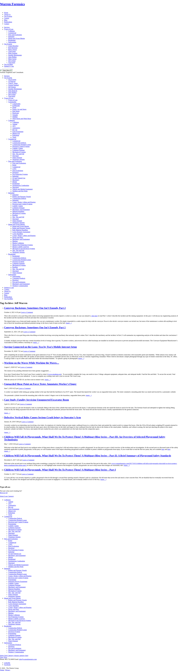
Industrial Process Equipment (17, 581)
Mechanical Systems (19, 152)
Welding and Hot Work (20, 191)
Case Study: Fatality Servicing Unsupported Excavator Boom (36, 399)
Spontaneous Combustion (20, 185)
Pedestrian (15, 135)
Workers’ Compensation (16, 652)
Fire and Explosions (18, 282)
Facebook (7, 665)
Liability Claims (17, 148)
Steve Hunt (12, 61)
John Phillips (12, 57)
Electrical (15, 172)
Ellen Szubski (12, 53)
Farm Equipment (17, 131)
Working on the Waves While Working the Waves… (31, 362)
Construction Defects (19, 143)
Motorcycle (16, 133)
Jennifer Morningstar (15, 55)
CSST (14, 169)
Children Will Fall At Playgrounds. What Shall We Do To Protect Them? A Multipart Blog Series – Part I (60, 469)
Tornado (15, 115)
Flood (14, 107)
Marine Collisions (18, 243)
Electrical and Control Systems (22, 204)
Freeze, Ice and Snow (19, 109)
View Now (3, 657)
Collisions (11, 31)
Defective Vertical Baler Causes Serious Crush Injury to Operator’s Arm (42, 417)
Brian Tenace (12, 49)
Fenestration (12, 524)
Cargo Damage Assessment (21, 232)
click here (94, 316)
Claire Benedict (13, 46)
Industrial (11, 36)
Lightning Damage (18, 150)
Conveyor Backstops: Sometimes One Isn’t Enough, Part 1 (35, 327)
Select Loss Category (7, 496)
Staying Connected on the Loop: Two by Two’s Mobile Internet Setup (40, 347)
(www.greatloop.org (54, 374)
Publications (8, 22)
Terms (2, 670)
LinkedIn (7, 663)
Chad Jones (12, 51)
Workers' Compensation (20, 286)
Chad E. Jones (13, 83)
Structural (15, 156)
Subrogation (12, 42)
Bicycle (14, 130)
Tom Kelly (11, 62)
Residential (11, 40)
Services (7, 27)
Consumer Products (18, 278)
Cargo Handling (17, 234)
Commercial (12, 33)
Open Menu (6, 70)
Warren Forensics (12, 4)
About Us (7, 14)
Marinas (15, 241)
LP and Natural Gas (18, 178)
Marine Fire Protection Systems (22, 245)
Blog (5, 20)
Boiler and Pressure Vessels (21, 228)
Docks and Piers (17, 237)
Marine (14, 182)
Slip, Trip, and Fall (14, 531)
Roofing (15, 215)
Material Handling (18, 211)
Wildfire (15, 117)
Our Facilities (8, 64)
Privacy (7, 670)
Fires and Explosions (15, 35)
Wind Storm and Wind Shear (21, 118)
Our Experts (8, 16)
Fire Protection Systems (20, 174)
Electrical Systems (18, 261)
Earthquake (16, 105)
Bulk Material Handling (20, 230)
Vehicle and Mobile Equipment (22, 189)
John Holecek (12, 91)
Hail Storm (15, 111)
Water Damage (17, 157)
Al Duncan (11, 81)
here (163, 449)
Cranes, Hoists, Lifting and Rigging (24, 202)
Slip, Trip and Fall (18, 154)
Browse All (3, 493)
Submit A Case (9, 66)
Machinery (15, 180)
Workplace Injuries (18, 159)
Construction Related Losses (21, 144)
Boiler (14, 165)
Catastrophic (12, 102)
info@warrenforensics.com (28, 659)
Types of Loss (8, 29)
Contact (6, 24)
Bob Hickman (12, 48)
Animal (14, 124)
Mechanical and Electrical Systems (23, 248)
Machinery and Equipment (21, 209)
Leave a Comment (27, 312)
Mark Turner (12, 59)
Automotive (16, 128)
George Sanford (13, 85)
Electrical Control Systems (21, 146)
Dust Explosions (17, 170)
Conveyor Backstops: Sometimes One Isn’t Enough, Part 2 (35, 308)
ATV (14, 126)
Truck (14, 137)
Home (6, 13)
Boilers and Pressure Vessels (21, 196)
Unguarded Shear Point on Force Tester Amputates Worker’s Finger (40, 384)
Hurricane (15, 113)
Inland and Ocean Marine (16, 38)
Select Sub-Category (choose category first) (14, 655)
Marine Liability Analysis (20, 247)
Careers (6, 18)
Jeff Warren (12, 87)
